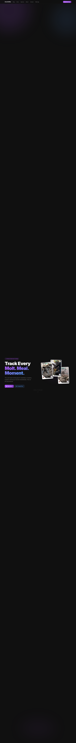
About (27, 1)
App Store (10, 386)
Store (18, 1)
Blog (14, 1)
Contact (31, 1)
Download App (67, 1)
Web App (37, 1)
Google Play (20, 386)
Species (22, 1)
